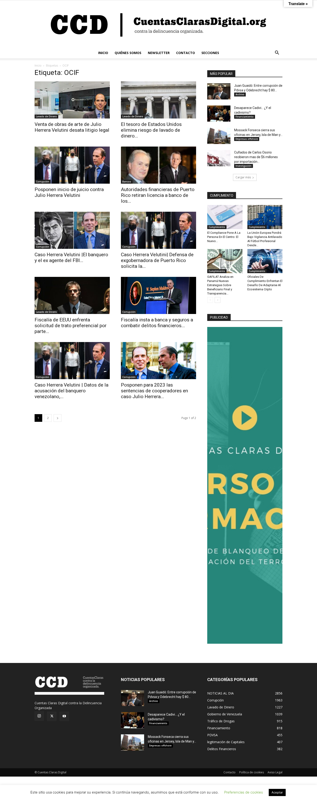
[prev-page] (210, 300)
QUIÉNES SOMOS (128, 53)
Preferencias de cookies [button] (243, 792)
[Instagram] (39, 716)
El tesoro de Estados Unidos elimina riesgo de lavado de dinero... (151, 130)
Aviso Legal (275, 772)
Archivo (240, 94)
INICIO (103, 53)
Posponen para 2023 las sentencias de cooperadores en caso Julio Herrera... (154, 390)
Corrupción (42, 181)
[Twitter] (51, 716)
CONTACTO (185, 53)
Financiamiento (245, 116)
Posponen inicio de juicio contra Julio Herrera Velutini (69, 192)
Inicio (38, 65)
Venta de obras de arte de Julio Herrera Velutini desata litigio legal (72, 127)
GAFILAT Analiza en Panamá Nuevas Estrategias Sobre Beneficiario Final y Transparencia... (220, 285)
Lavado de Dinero (46, 116)
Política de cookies (251, 772)
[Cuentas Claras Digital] (158, 23)
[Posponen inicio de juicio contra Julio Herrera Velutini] (72, 165)
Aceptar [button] (277, 792)
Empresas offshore (247, 139)
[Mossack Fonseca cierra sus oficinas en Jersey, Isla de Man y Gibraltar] (218, 136)
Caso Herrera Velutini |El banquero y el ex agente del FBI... (71, 257)
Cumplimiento (217, 227)
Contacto (229, 772)
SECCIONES (210, 53)
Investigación (244, 165)
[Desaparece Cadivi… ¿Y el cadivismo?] (218, 114)
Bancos (126, 181)
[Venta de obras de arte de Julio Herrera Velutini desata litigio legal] (72, 99)
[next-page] (57, 418)
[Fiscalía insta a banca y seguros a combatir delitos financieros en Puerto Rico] (158, 295)
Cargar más (243, 177)
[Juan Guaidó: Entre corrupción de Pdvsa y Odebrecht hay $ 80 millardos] (218, 91)
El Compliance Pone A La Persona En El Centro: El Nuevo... (223, 237)
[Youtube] (64, 716)
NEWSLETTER (159, 53)
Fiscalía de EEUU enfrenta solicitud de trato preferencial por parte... (71, 325)
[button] (276, 53)
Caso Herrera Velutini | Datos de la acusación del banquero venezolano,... (71, 390)
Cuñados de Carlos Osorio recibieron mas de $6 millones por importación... (256, 156)
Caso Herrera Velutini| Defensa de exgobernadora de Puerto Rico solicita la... (157, 260)
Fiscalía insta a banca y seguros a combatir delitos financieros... (157, 322)
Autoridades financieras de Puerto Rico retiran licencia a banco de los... (157, 195)
